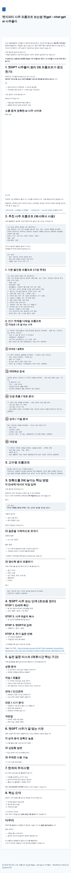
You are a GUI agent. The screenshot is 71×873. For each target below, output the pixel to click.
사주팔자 (18, 210)
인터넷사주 (35, 210)
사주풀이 (25, 210)
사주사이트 (9, 210)
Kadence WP (7, 867)
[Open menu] (4, 9)
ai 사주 (44, 210)
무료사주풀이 (53, 210)
